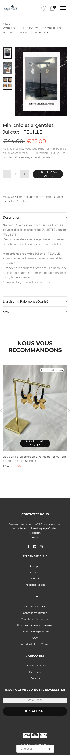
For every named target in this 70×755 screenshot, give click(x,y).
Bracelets (35, 671)
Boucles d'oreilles (35, 665)
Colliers (35, 678)
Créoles (22, 201)
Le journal (35, 578)
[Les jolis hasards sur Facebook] (30, 546)
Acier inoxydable (26, 197)
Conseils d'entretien (35, 612)
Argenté (45, 197)
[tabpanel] (41, 81)
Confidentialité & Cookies (35, 644)
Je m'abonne (35, 711)
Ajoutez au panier (47, 174)
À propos (35, 566)
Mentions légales (35, 584)
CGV (35, 637)
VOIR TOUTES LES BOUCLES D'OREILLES (32, 28)
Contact (35, 572)
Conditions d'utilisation (35, 618)
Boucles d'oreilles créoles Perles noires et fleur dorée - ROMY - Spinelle (34, 459)
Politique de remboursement (35, 625)
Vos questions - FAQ (35, 606)
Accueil (7, 23)
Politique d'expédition (35, 631)
